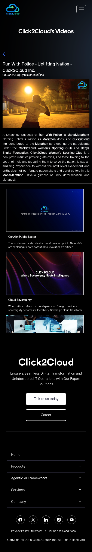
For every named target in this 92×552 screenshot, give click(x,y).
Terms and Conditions (62, 531)
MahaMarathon (77, 134)
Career (46, 415)
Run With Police (50, 134)
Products (18, 466)
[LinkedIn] (46, 519)
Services (18, 490)
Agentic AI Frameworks (29, 478)
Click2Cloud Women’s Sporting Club (45, 148)
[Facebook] (20, 519)
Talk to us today (46, 399)
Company (18, 502)
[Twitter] (33, 519)
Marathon (49, 139)
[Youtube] (71, 519)
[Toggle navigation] (81, 9)
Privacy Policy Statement (26, 531)
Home (15, 455)
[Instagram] (59, 519)
